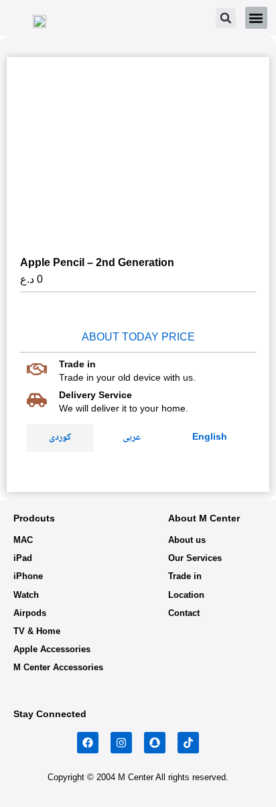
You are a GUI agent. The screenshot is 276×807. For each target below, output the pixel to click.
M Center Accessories (58, 667)
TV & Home (36, 631)
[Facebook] (87, 742)
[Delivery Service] (37, 400)
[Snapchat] (154, 742)
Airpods (29, 613)
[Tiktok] (188, 742)
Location (186, 595)
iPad (22, 558)
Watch (26, 595)
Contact (184, 613)
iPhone (28, 576)
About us (187, 540)
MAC (23, 540)
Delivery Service (95, 394)
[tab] (60, 438)
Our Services (195, 558)
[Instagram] (121, 742)
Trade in (185, 576)
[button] (226, 18)
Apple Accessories (51, 649)
